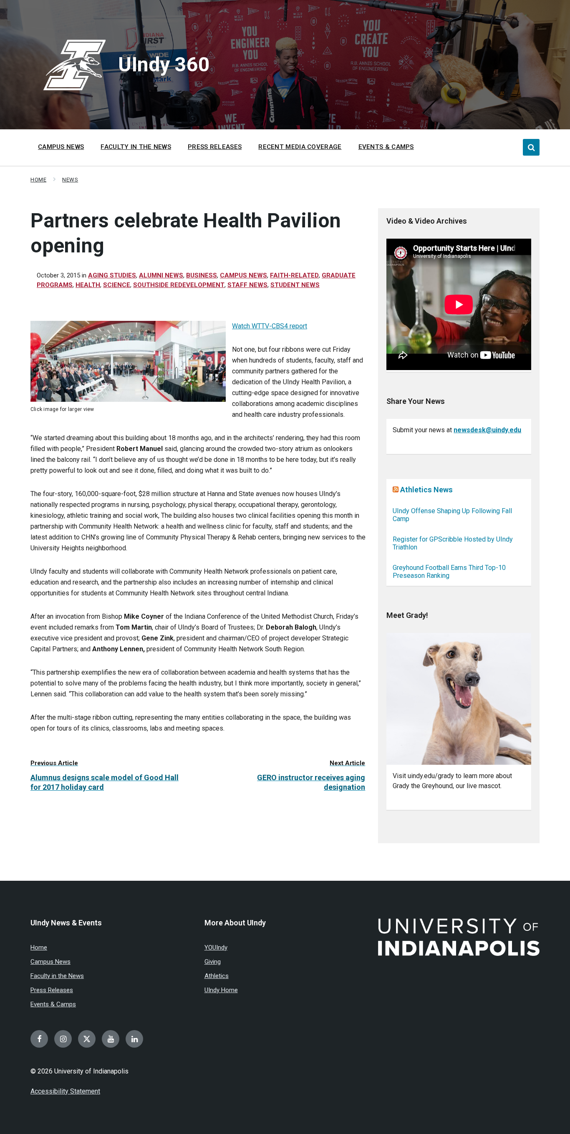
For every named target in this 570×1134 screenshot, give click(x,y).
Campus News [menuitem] (61, 147)
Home (38, 179)
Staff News (247, 285)
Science (116, 285)
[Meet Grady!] (458, 699)
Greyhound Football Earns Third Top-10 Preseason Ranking (449, 572)
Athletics (216, 976)
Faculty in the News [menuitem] (136, 147)
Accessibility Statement (65, 1091)
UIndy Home (221, 990)
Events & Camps (53, 1004)
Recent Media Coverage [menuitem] (299, 147)
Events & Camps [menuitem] (386, 147)
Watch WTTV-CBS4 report (269, 326)
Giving (212, 961)
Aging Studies (112, 275)
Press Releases (51, 990)
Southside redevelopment (178, 285)
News (70, 179)
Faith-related (294, 275)
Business (201, 275)
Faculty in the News (57, 976)
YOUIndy (215, 947)
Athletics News (426, 489)
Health (88, 285)
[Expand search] (531, 147)
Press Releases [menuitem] (215, 147)
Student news (295, 285)
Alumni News (161, 275)
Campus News (243, 275)
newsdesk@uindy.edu (487, 430)
